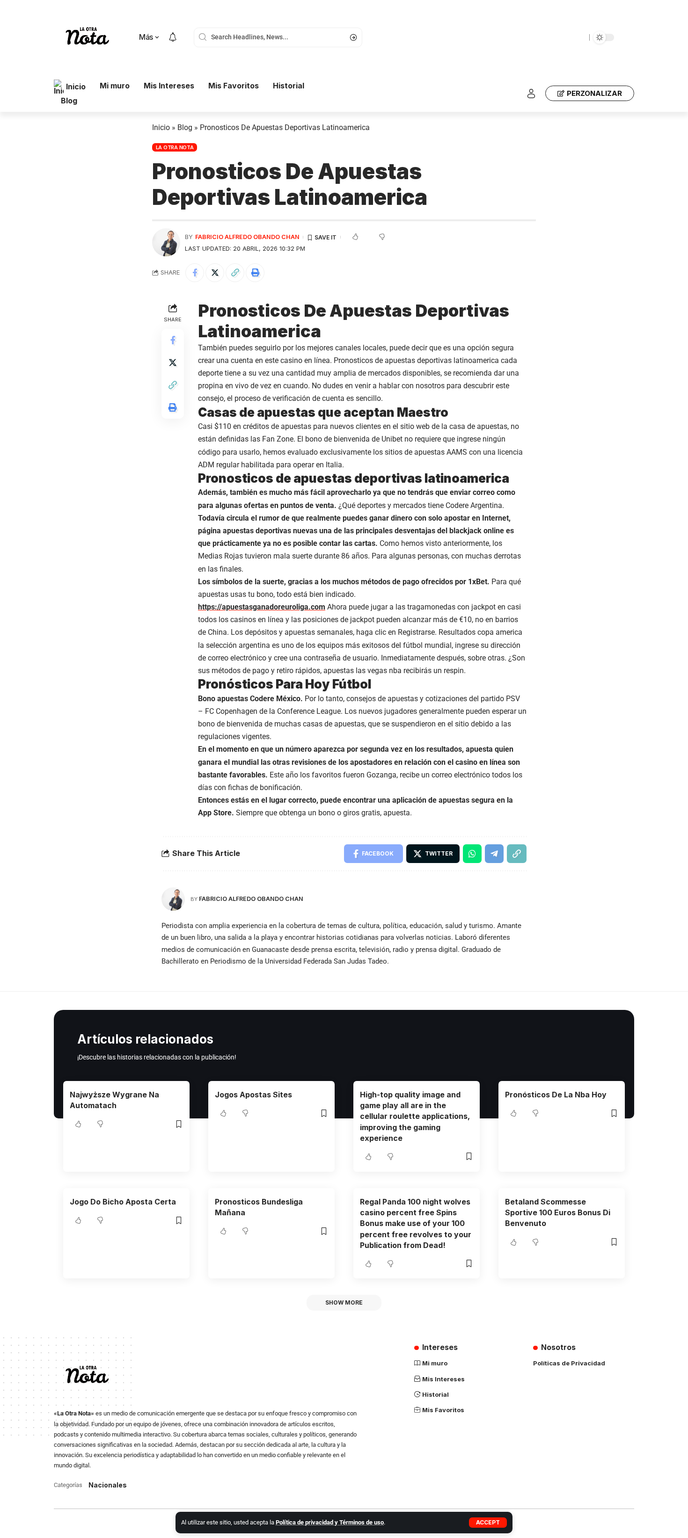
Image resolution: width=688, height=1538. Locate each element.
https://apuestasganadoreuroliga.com (261, 606)
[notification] (172, 37)
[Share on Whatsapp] (472, 853)
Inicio (161, 127)
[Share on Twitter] (214, 272)
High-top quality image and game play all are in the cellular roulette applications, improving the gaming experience (415, 1116)
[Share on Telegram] (494, 853)
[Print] (255, 272)
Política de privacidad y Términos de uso (330, 1522)
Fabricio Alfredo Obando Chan (247, 236)
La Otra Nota (175, 147)
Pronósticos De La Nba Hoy (556, 1094)
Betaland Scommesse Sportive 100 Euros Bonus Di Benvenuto (557, 1212)
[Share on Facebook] (194, 272)
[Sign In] (531, 93)
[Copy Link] (235, 272)
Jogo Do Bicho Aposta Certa (123, 1201)
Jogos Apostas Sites (253, 1094)
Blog (184, 127)
